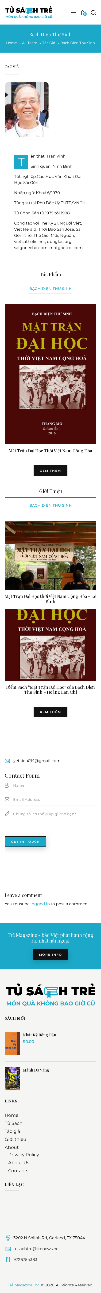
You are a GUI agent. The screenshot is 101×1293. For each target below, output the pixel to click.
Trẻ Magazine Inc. (24, 1285)
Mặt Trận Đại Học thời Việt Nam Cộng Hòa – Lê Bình (50, 599)
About (12, 1147)
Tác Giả (48, 43)
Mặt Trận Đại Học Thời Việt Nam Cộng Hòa (50, 451)
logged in (40, 903)
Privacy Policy (23, 1154)
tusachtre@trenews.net (36, 1248)
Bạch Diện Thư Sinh (50, 288)
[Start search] (93, 12)
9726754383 (25, 1259)
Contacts (18, 1170)
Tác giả (12, 1131)
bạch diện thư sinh (50, 505)
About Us (18, 1162)
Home (11, 43)
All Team (29, 43)
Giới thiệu (15, 1139)
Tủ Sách (14, 1123)
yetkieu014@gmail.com (37, 760)
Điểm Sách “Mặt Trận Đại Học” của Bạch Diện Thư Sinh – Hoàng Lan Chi (50, 690)
